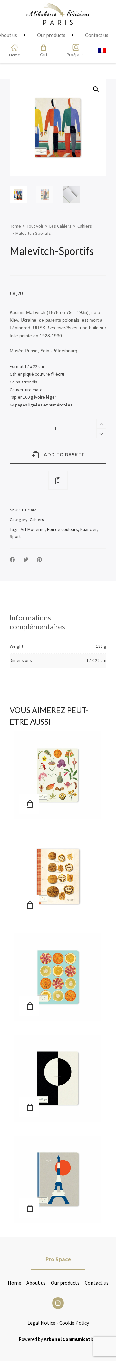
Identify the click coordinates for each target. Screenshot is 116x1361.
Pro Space (74, 54)
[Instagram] (58, 1303)
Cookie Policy (74, 1323)
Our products (65, 1282)
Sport (15, 536)
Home (15, 226)
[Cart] (43, 47)
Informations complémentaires (37, 622)
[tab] (58, 622)
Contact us (97, 1282)
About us (36, 1282)
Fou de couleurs (62, 529)
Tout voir (35, 226)
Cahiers (84, 226)
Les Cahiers (60, 226)
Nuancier (88, 529)
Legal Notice (41, 1323)
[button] (96, 89)
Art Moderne (33, 529)
